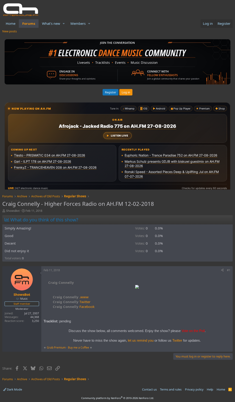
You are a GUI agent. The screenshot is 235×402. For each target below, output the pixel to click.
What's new (51, 23)
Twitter (71, 301)
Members (78, 23)
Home (10, 23)
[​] (137, 287)
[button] (64, 23)
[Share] (222, 270)
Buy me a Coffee (78, 347)
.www (71, 297)
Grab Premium (56, 347)
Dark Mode (14, 389)
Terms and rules (171, 389)
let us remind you (141, 340)
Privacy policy (194, 389)
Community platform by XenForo (117, 398)
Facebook (74, 306)
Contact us (149, 389)
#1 (228, 270)
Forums (28, 23)
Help (210, 389)
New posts (9, 31)
